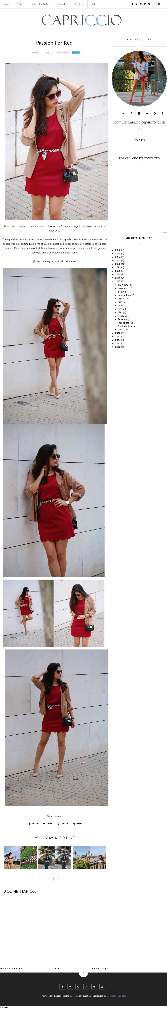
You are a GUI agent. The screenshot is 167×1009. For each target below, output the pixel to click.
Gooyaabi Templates (116, 996)
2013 (118, 343)
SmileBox (5, 1007)
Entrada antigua (100, 968)
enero (121, 329)
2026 (118, 250)
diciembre (123, 284)
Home (7, 4)
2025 (118, 253)
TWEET (49, 823)
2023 (118, 260)
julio (120, 301)
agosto (122, 298)
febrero (122, 319)
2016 (118, 332)
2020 (118, 270)
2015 (118, 336)
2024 (118, 257)
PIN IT (79, 823)
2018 (118, 277)
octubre (122, 291)
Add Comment (62, 52)
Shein (27, 243)
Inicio (57, 968)
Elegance (74, 996)
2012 (118, 346)
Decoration (62, 4)
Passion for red (125, 322)
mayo (121, 308)
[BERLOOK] (20, 857)
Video (94, 4)
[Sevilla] (89, 857)
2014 (118, 339)
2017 (118, 281)
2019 (118, 274)
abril (120, 312)
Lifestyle (79, 4)
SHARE (34, 823)
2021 (118, 267)
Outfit (20, 4)
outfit (77, 52)
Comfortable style (126, 326)
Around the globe (40, 4)
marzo (121, 315)
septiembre (124, 295)
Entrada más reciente (11, 968)
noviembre (124, 288)
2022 (118, 263)
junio (121, 305)
